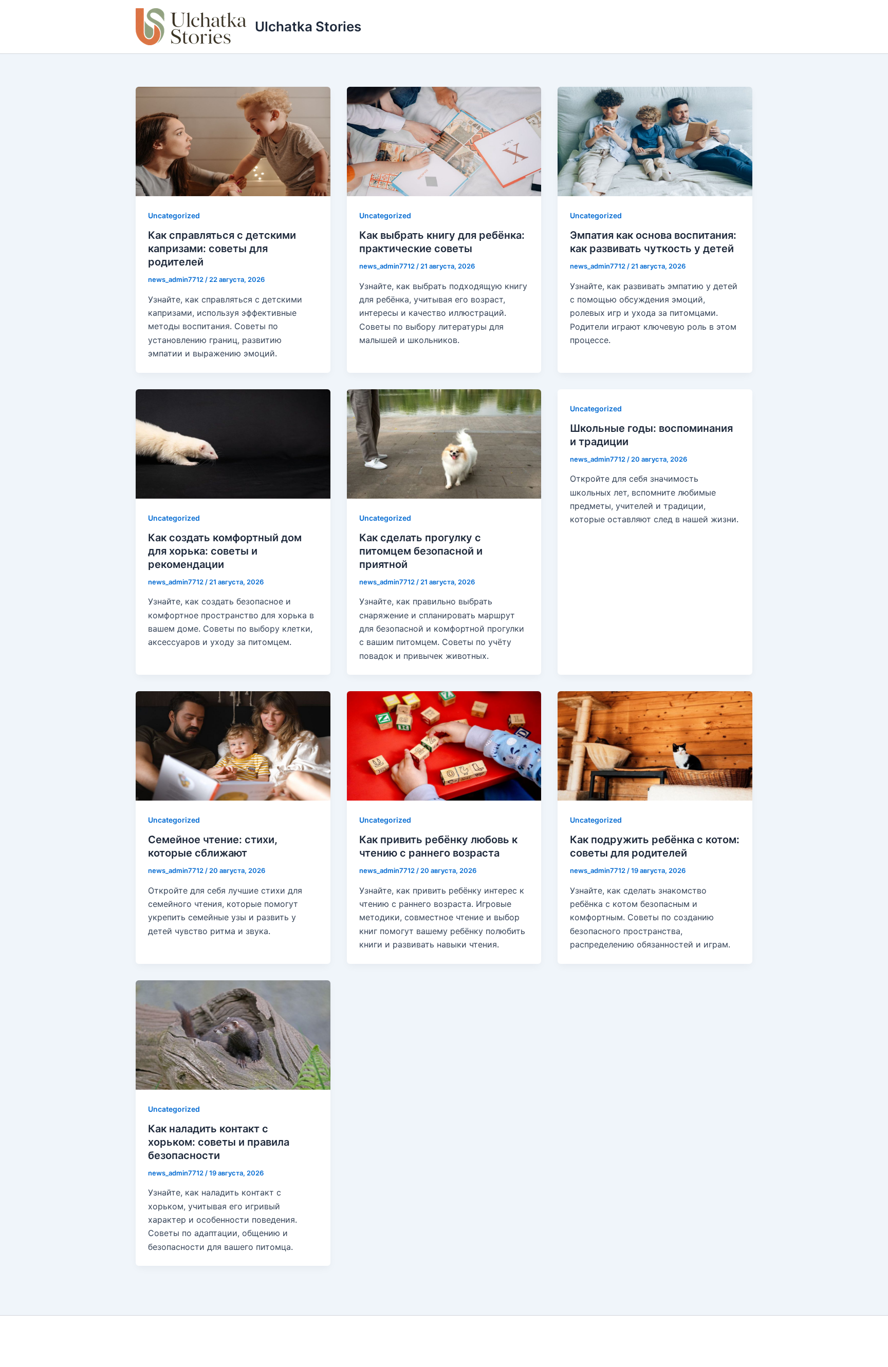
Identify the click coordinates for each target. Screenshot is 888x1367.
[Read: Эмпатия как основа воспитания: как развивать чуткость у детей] (655, 141)
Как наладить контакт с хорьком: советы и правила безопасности (218, 1142)
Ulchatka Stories (308, 26)
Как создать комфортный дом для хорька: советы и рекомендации (225, 551)
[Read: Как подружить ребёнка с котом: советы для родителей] (655, 745)
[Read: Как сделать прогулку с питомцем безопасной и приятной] (444, 443)
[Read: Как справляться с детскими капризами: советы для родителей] (233, 141)
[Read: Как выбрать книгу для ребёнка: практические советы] (444, 141)
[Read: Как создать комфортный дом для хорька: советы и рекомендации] (233, 443)
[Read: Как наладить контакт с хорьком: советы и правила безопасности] (233, 1034)
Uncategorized (174, 215)
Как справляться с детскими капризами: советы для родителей (222, 248)
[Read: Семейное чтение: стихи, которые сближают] (233, 745)
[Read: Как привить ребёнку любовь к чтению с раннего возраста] (444, 745)
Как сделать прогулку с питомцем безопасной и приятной (421, 551)
